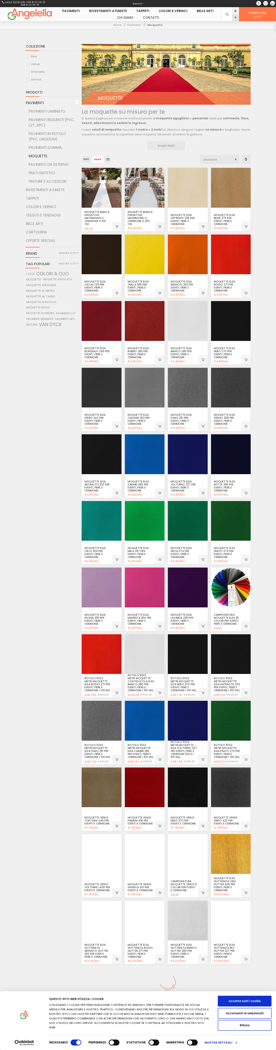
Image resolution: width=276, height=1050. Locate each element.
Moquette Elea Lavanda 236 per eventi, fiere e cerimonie (182, 619)
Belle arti (34, 223)
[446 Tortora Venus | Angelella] (101, 787)
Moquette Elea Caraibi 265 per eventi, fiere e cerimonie (138, 486)
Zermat (36, 79)
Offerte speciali (40, 240)
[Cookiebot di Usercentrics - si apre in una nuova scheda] (24, 1042)
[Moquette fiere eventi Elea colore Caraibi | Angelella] (145, 454)
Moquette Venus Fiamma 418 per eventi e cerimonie (140, 820)
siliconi (31, 324)
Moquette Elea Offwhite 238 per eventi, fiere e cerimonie (183, 219)
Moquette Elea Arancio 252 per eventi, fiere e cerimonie (182, 286)
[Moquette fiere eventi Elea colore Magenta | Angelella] (145, 587)
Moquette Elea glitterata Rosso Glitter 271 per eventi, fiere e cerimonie (140, 951)
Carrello (256, 15)
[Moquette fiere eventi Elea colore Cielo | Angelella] (101, 521)
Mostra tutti (67, 253)
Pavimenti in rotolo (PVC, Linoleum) (47, 136)
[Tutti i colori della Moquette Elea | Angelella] (231, 587)
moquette (33, 279)
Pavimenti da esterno (49, 164)
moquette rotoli (38, 307)
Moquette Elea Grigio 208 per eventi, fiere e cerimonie (224, 419)
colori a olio (52, 274)
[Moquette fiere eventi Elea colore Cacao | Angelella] (101, 254)
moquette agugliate (41, 285)
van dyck (50, 324)
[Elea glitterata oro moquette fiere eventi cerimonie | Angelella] (231, 854)
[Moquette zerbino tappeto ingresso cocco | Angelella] (188, 987)
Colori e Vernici (41, 206)
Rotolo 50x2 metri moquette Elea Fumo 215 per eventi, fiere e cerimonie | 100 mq (97, 751)
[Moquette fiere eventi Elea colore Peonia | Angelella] (101, 587)
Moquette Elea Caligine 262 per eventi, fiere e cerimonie (139, 419)
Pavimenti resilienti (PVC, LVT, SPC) (51, 122)
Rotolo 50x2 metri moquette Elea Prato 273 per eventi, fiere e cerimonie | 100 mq (227, 751)
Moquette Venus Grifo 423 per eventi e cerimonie (226, 820)
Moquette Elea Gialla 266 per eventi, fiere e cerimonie (138, 286)
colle (30, 274)
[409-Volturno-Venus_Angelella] (101, 854)
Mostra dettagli (218, 1043)
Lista (108, 159)
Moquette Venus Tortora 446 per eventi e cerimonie (97, 820)
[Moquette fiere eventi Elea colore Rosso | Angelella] (231, 254)
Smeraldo (38, 72)
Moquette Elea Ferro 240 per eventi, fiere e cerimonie (95, 419)
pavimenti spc (65, 319)
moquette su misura (40, 313)
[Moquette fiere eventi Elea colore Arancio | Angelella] (188, 254)
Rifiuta (245, 1025)
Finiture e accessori (47, 181)
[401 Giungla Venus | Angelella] (145, 854)
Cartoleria (36, 232)
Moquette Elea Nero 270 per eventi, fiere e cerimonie (224, 352)
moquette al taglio (41, 296)
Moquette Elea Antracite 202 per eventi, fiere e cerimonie (96, 486)
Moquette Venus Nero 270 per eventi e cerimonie (183, 820)
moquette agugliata (57, 279)
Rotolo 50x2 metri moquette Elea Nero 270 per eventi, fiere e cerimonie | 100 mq (184, 684)
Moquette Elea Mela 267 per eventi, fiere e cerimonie (138, 552)
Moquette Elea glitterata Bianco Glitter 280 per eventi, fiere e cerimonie (184, 951)
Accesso (238, 10)
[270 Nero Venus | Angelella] (188, 787)
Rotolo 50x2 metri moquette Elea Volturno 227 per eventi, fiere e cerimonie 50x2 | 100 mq (184, 749)
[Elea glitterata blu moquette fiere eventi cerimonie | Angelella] (231, 921)
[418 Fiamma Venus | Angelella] (145, 787)
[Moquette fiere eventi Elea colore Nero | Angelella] (188, 654)
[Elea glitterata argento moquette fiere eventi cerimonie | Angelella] (101, 921)
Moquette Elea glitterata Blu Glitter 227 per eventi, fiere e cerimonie (224, 951)
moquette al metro (40, 291)
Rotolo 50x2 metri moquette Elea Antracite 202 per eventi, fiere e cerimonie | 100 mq (227, 684)
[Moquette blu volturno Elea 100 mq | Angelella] (188, 721)
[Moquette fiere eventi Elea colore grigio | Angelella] (231, 388)
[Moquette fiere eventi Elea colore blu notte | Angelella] (231, 454)
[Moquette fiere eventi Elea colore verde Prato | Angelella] (231, 521)
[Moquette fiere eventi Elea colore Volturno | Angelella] (188, 454)
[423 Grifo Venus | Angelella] (231, 787)
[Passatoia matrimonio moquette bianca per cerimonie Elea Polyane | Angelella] (101, 188)
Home (117, 25)
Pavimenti (35, 102)
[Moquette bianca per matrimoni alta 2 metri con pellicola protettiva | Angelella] (145, 188)
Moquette (38, 156)
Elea (34, 56)
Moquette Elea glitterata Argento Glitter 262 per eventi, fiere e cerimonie (96, 951)
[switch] (114, 1042)
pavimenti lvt (66, 313)
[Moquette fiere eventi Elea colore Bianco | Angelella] (188, 321)
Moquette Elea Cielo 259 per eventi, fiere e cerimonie (95, 552)
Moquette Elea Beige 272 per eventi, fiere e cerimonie (224, 219)
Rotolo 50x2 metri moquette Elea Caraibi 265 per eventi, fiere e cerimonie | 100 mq (141, 751)
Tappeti (32, 198)
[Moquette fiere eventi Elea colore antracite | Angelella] (101, 454)
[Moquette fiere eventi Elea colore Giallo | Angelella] (145, 254)
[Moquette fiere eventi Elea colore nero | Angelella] (231, 321)
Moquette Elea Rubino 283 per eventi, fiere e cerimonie (138, 352)
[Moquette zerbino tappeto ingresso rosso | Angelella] (101, 987)
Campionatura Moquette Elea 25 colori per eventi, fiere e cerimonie (226, 619)
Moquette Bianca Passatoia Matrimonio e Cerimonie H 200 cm (140, 218)
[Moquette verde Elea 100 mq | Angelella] (231, 721)
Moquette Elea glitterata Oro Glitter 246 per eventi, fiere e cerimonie (225, 884)
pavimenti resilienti (39, 319)
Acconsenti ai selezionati (245, 1013)
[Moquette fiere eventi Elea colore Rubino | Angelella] (145, 321)
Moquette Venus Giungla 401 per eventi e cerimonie (140, 887)
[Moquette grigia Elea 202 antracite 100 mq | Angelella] (231, 654)
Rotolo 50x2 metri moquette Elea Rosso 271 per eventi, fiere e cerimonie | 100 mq (97, 684)
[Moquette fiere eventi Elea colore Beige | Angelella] (231, 188)
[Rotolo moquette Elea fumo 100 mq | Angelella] (101, 721)
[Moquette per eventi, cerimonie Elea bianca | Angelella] (145, 654)
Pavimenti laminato (47, 111)
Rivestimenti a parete (45, 189)
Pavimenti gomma (45, 147)
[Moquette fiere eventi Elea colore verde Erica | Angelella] (188, 521)
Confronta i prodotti (246, 159)
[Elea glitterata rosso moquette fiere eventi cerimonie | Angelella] (145, 921)
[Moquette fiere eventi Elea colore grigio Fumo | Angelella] (188, 388)
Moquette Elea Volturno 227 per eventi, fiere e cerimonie (183, 486)
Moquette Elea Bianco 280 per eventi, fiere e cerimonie (181, 352)
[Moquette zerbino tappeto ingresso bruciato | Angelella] (145, 987)
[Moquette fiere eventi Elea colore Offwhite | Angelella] (188, 188)
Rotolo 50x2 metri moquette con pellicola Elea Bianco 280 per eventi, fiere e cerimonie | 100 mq (141, 682)
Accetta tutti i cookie (245, 1001)
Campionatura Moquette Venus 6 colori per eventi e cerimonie (184, 885)
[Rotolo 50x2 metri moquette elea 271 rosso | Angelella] (101, 654)
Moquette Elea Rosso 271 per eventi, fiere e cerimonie (224, 286)
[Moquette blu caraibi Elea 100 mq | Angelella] (145, 721)
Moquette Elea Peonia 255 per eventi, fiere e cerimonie (95, 619)
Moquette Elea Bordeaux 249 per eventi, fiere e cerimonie (96, 352)
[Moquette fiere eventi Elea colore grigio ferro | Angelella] (101, 388)
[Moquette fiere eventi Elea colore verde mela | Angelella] (145, 521)
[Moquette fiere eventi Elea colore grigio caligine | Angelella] (145, 388)
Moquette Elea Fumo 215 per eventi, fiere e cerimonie (181, 419)
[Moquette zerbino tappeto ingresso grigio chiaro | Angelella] (231, 987)
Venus (35, 64)
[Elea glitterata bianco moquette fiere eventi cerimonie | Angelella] (188, 921)
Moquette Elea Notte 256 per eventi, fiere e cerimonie (224, 486)
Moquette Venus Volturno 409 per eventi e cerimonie (97, 887)
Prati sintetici (42, 173)
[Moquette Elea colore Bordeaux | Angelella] (101, 321)
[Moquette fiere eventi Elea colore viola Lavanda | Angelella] (188, 587)
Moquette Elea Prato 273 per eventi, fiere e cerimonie (224, 552)
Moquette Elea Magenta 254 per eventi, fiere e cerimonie (139, 619)
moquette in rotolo (41, 302)
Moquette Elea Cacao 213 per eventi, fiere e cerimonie (95, 286)
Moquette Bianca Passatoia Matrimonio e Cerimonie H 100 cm (96, 218)
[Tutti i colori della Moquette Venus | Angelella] (188, 854)
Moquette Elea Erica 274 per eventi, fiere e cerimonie (181, 552)
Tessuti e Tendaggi (43, 215)
